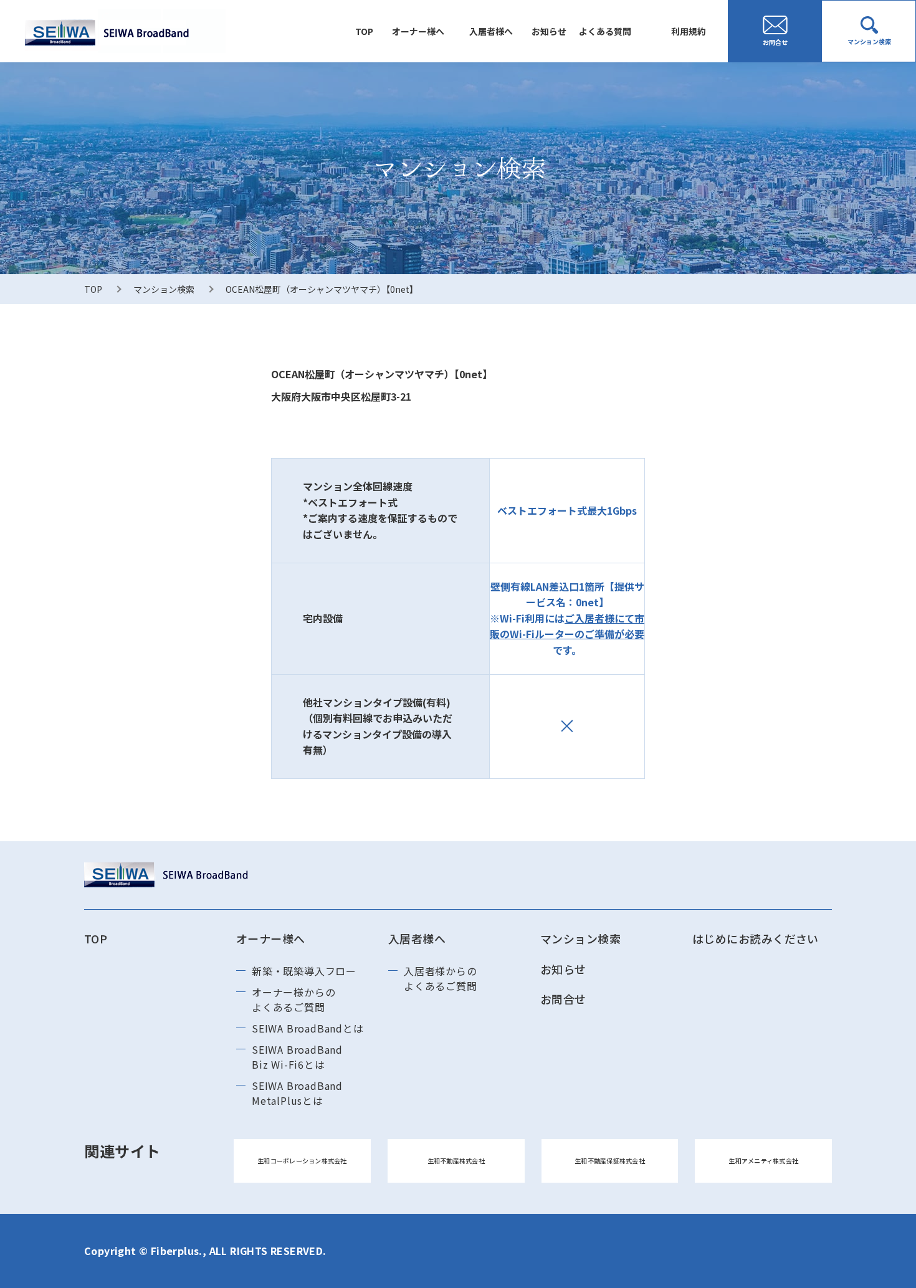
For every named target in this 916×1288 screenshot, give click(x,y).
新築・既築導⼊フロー (304, 970)
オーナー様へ (418, 31)
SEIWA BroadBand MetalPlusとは (297, 1093)
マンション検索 (163, 289)
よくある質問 (605, 31)
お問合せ (563, 999)
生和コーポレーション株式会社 (302, 1160)
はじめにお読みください (755, 938)
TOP (364, 31)
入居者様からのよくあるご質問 (440, 978)
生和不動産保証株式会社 (610, 1160)
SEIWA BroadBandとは (308, 1028)
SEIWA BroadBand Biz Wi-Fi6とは (297, 1057)
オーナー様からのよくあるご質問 (293, 999)
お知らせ (549, 31)
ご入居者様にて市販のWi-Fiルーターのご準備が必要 (567, 626)
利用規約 (688, 31)
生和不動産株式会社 (456, 1160)
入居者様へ (491, 31)
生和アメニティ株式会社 (763, 1160)
